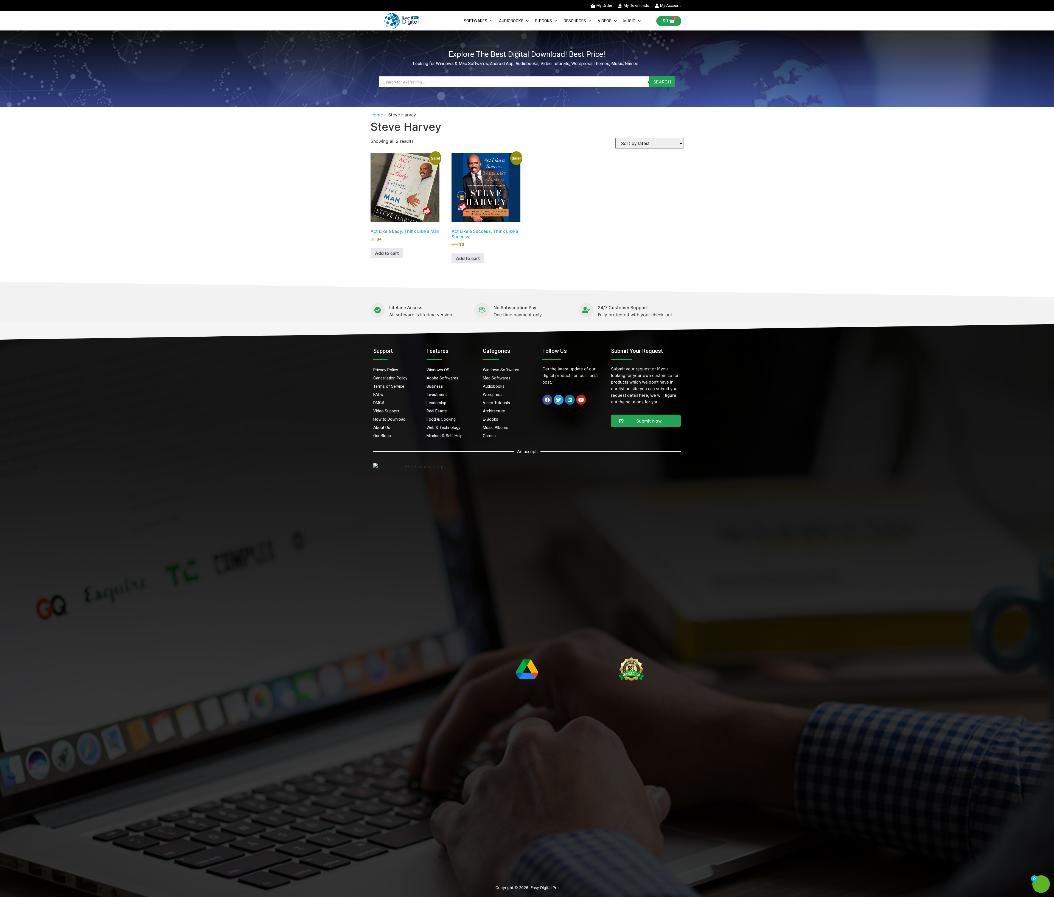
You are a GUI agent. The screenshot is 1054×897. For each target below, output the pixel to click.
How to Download (389, 419)
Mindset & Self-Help (444, 435)
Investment (437, 394)
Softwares (475, 20)
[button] (646, 421)
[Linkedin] (570, 400)
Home (377, 115)
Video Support (386, 411)
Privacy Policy (385, 369)
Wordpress (493, 394)
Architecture (494, 411)
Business (435, 386)
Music (629, 20)
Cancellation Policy (390, 378)
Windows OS (438, 369)
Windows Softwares (501, 369)
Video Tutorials (496, 402)
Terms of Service (388, 386)
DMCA (379, 402)
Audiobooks (511, 20)
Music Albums (495, 427)
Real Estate (437, 411)
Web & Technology (443, 427)
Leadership (436, 402)
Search (662, 82)
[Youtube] (581, 400)
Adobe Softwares (442, 378)
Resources (575, 20)
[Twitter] (559, 400)
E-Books (543, 20)
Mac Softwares (497, 378)
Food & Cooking (441, 419)
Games (489, 435)
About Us (381, 427)
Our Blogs (382, 435)
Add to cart (387, 253)
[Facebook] (547, 400)
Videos (605, 20)
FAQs (378, 394)
